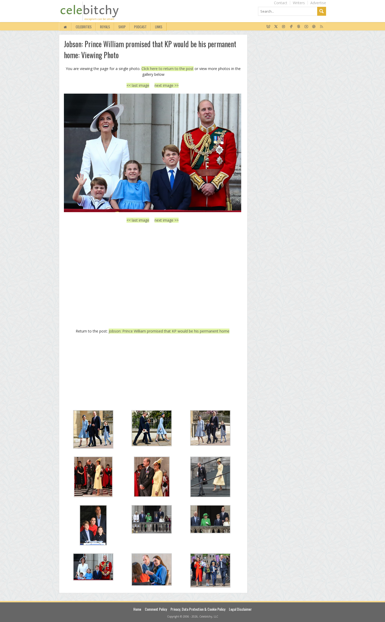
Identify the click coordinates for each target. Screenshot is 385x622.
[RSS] (321, 27)
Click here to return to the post (167, 68)
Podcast (140, 26)
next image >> (167, 85)
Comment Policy (156, 609)
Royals (105, 26)
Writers (299, 3)
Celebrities (84, 26)
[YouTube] (306, 27)
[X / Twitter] (276, 27)
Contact (280, 3)
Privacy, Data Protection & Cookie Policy (197, 609)
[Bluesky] (268, 27)
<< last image (137, 85)
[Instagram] (283, 27)
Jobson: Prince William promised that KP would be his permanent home (169, 331)
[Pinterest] (314, 27)
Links (158, 26)
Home (137, 609)
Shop (122, 26)
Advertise (318, 3)
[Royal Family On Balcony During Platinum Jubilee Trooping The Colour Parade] (152, 153)
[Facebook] (291, 27)
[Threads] (299, 27)
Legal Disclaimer (240, 609)
